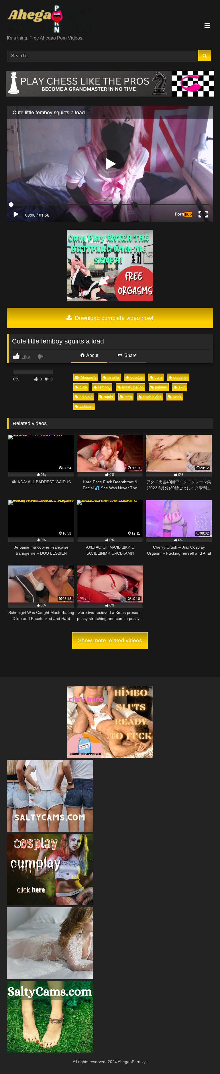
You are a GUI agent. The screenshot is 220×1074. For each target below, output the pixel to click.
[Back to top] (202, 1057)
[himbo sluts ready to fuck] (110, 756)
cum (158, 377)
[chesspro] (110, 95)
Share (130, 355)
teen (128, 397)
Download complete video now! (113, 318)
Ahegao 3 (88, 377)
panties (161, 387)
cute (83, 387)
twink (177, 397)
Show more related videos (110, 640)
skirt (182, 387)
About (91, 355)
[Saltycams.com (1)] (50, 830)
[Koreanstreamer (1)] (50, 977)
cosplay (136, 377)
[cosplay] (110, 299)
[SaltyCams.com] (50, 1051)
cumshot (180, 377)
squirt (108, 397)
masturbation (133, 387)
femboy (104, 387)
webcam (86, 407)
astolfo (113, 377)
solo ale (86, 397)
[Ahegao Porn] (110, 20)
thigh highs (152, 397)
